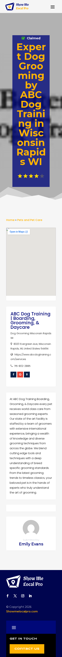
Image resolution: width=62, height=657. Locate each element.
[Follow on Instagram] (23, 596)
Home (10, 220)
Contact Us (26, 649)
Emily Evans (31, 544)
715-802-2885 (22, 366)
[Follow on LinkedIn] (30, 596)
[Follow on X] (15, 596)
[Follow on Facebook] (7, 596)
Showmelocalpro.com (22, 611)
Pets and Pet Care (29, 220)
